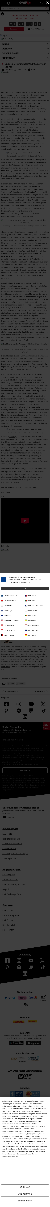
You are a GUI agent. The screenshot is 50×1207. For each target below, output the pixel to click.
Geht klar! (25, 1187)
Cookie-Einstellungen (13, 1151)
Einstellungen (25, 1200)
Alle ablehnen (25, 1194)
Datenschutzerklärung (10, 1156)
